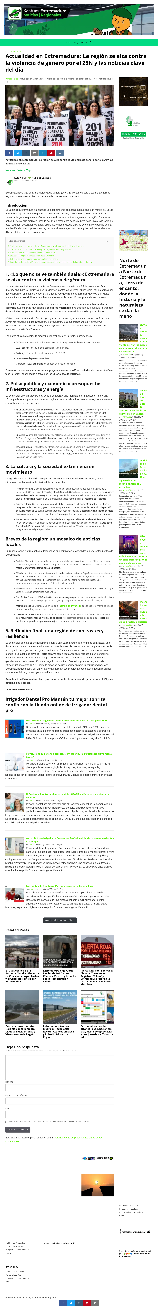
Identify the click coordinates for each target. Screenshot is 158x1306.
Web (7, 1109)
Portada (8, 79)
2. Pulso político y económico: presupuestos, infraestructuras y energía (39, 249)
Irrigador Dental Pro (27, 699)
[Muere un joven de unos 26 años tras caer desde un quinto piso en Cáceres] (128, 398)
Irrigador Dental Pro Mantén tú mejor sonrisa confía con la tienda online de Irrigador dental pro (50, 262)
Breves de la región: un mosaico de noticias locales (31, 256)
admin (32, 723)
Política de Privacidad (15, 1243)
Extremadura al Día (14, 51)
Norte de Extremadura (132, 266)
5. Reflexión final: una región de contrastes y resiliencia (33, 259)
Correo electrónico (16, 1095)
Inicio (68, 42)
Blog (76, 42)
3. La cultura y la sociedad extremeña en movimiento (32, 253)
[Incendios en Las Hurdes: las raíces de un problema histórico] (128, 610)
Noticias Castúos (41, 177)
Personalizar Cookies (15, 1246)
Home (84, 42)
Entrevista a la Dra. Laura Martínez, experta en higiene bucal (60, 885)
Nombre (10, 1082)
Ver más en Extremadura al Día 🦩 (60, 920)
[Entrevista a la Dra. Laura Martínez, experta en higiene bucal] (14, 894)
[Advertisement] (133, 187)
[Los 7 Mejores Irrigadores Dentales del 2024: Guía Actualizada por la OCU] (14, 728)
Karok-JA (127, 355)
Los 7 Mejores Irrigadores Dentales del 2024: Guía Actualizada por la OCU (66, 720)
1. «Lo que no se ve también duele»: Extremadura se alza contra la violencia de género (46, 246)
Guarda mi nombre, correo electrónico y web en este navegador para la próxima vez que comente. (49, 1121)
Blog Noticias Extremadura (18, 1250)
